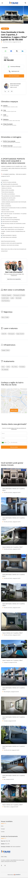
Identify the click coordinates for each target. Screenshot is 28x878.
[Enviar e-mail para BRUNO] (11, 91)
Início (2, 826)
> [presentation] (25, 16)
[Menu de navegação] (2, 3)
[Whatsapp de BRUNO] (8, 91)
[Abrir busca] (25, 3)
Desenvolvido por (11, 874)
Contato (2, 831)
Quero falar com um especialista (14, 279)
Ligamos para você (15, 71)
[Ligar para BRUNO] (5, 91)
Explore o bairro (14, 410)
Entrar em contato (14, 447)
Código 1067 (5, 28)
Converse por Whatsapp (15, 66)
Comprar (3, 828)
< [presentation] (2, 16)
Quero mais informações (14, 75)
